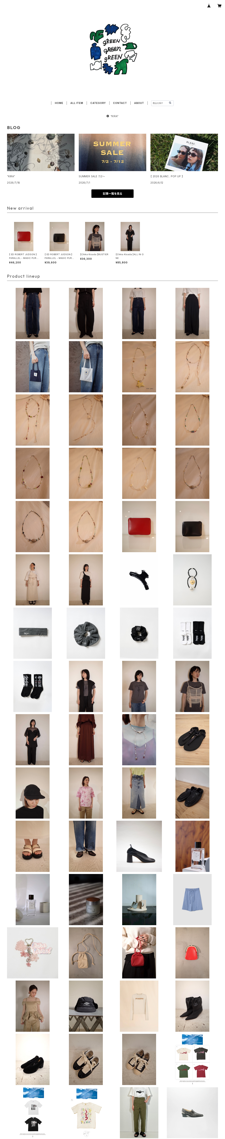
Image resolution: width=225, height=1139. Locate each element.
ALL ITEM (76, 102)
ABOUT (139, 102)
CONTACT (120, 102)
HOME (59, 102)
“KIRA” (115, 116)
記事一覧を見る (112, 193)
